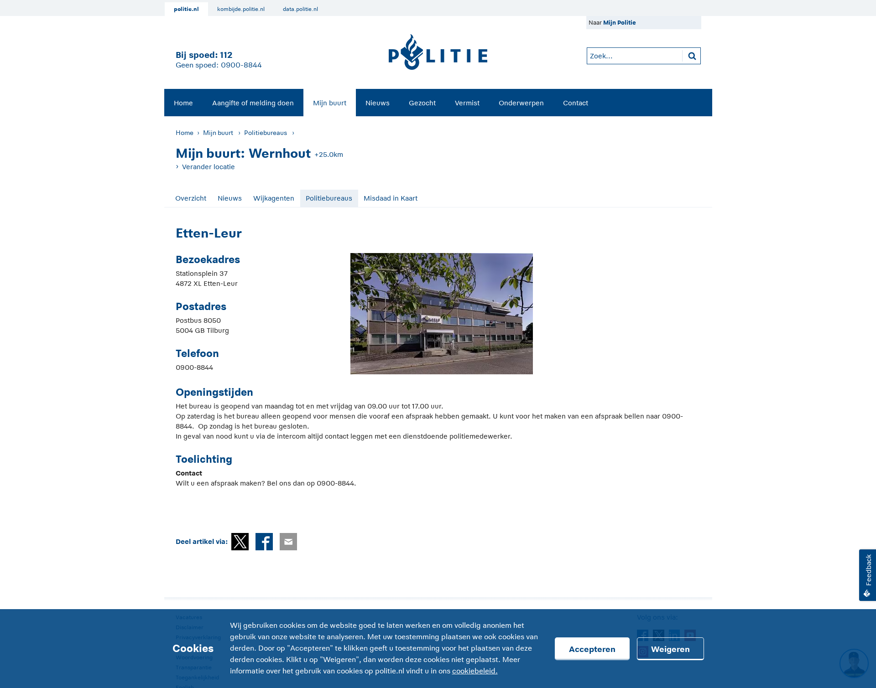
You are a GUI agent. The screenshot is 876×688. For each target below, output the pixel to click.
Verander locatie (208, 166)
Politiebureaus (265, 133)
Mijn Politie (619, 22)
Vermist (467, 102)
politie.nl (186, 9)
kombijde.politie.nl (241, 9)
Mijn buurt (329, 102)
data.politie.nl (300, 9)
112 (226, 55)
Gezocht (422, 102)
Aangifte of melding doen (253, 102)
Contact (575, 102)
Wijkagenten (273, 198)
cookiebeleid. (475, 671)
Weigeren (670, 649)
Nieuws (377, 102)
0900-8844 (241, 65)
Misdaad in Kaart (390, 198)
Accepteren (592, 649)
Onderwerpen (521, 102)
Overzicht (190, 198)
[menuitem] (183, 102)
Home (183, 102)
